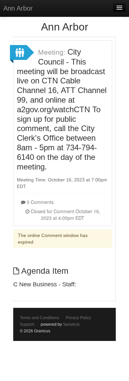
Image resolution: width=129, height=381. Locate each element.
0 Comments (39, 202)
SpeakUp (71, 324)
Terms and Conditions (39, 317)
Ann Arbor (18, 8)
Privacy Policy (78, 317)
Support (27, 324)
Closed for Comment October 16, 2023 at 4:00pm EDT (64, 214)
